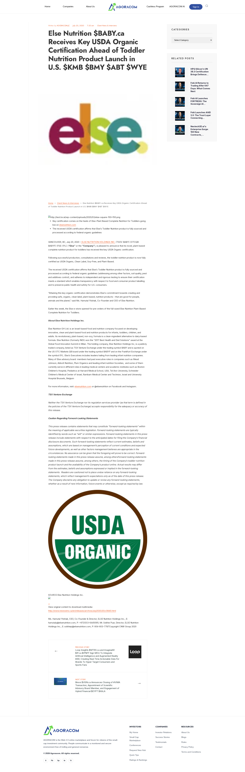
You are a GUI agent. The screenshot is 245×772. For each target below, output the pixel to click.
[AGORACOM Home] (61, 730)
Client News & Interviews (107, 25)
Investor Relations (163, 732)
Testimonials (160, 742)
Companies (68, 6)
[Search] (207, 6)
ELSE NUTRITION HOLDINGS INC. (98, 242)
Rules (183, 742)
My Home (133, 732)
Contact (158, 747)
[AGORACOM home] (122, 7)
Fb (52, 761)
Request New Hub (137, 750)
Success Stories (162, 737)
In (64, 761)
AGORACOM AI (177, 6)
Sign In (196, 7)
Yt (71, 761)
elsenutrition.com (67, 224)
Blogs (183, 737)
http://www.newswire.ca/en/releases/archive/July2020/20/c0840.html (82, 610)
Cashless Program (155, 6)
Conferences (135, 745)
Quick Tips (134, 755)
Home (47, 6)
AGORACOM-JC (63, 25)
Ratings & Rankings (138, 760)
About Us (90, 6)
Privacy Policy (187, 747)
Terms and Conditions (191, 752)
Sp (58, 761)
